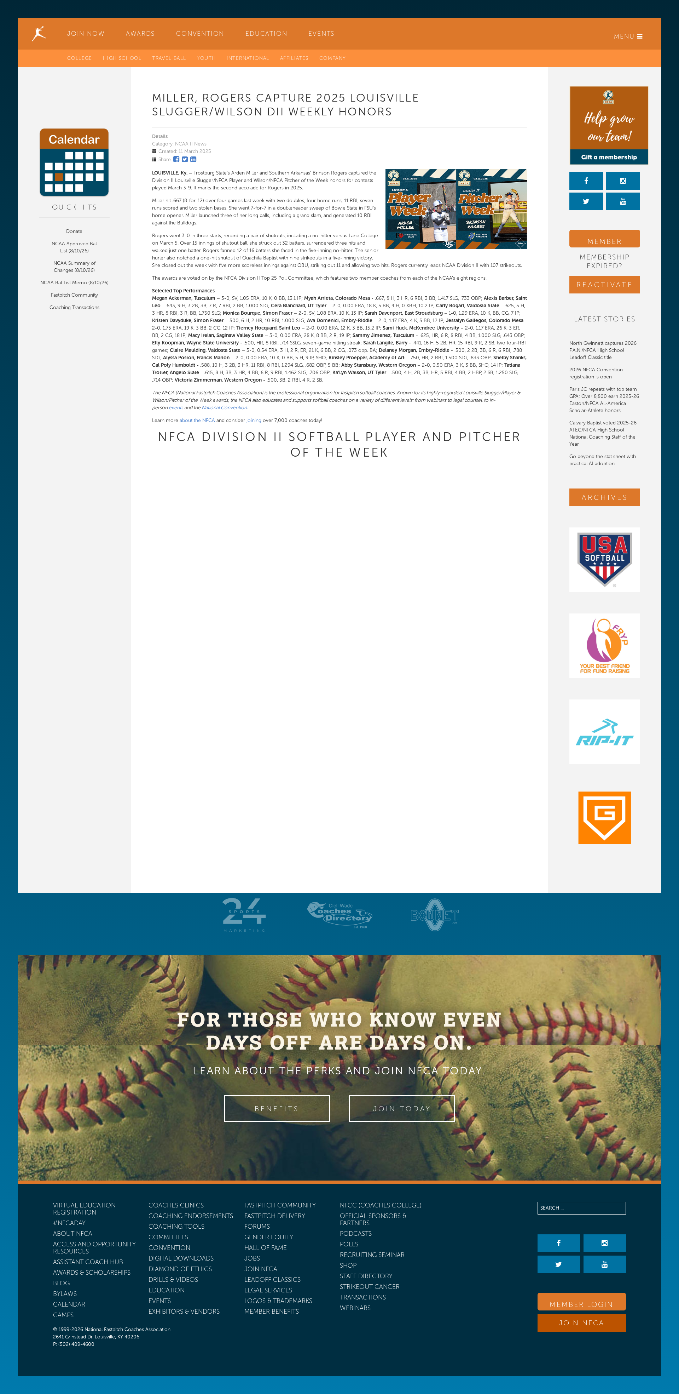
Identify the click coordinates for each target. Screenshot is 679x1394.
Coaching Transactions (74, 307)
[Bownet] (435, 915)
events (176, 408)
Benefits (277, 1108)
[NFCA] (39, 34)
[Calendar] (74, 163)
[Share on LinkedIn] (193, 159)
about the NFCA (197, 420)
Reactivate (604, 284)
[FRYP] (604, 645)
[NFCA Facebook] (586, 181)
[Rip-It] (604, 731)
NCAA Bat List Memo (64, 283)
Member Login (604, 242)
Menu (625, 36)
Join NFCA (581, 1323)
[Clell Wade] (339, 915)
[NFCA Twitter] (586, 201)
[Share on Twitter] (185, 159)
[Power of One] (604, 125)
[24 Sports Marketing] (244, 915)
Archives (605, 497)
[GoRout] (604, 817)
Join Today (402, 1108)
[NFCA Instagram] (623, 181)
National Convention (224, 408)
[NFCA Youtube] (623, 201)
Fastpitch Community (74, 295)
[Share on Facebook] (176, 159)
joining (253, 420)
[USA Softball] (604, 559)
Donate (74, 231)
